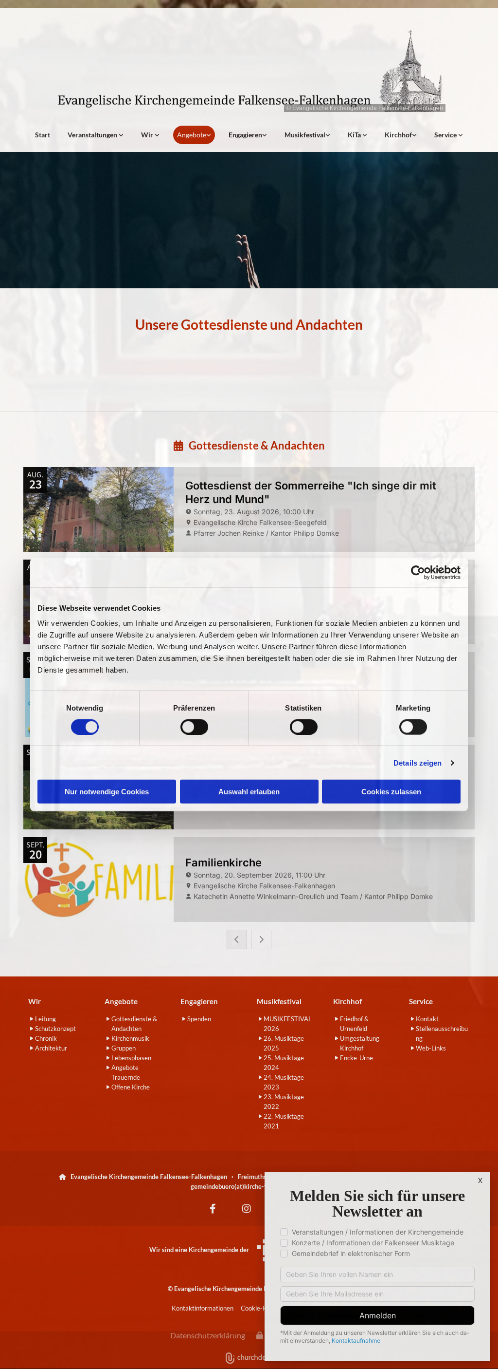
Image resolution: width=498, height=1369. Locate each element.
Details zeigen (417, 762)
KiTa (355, 135)
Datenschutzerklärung (207, 1335)
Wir (148, 135)
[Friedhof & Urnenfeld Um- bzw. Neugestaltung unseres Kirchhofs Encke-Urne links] (414, 135)
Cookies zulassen (391, 792)
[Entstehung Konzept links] (364, 135)
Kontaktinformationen (202, 1308)
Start (42, 135)
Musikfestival (305, 135)
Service (446, 135)
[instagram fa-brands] (246, 1208)
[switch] (194, 726)
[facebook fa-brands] (212, 1208)
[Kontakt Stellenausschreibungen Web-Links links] (460, 135)
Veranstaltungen (93, 135)
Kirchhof (398, 135)
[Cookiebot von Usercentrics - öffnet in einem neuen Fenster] (418, 572)
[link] (95, 135)
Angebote (191, 135)
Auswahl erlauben (249, 792)
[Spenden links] (264, 135)
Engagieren (245, 135)
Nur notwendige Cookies (107, 792)
